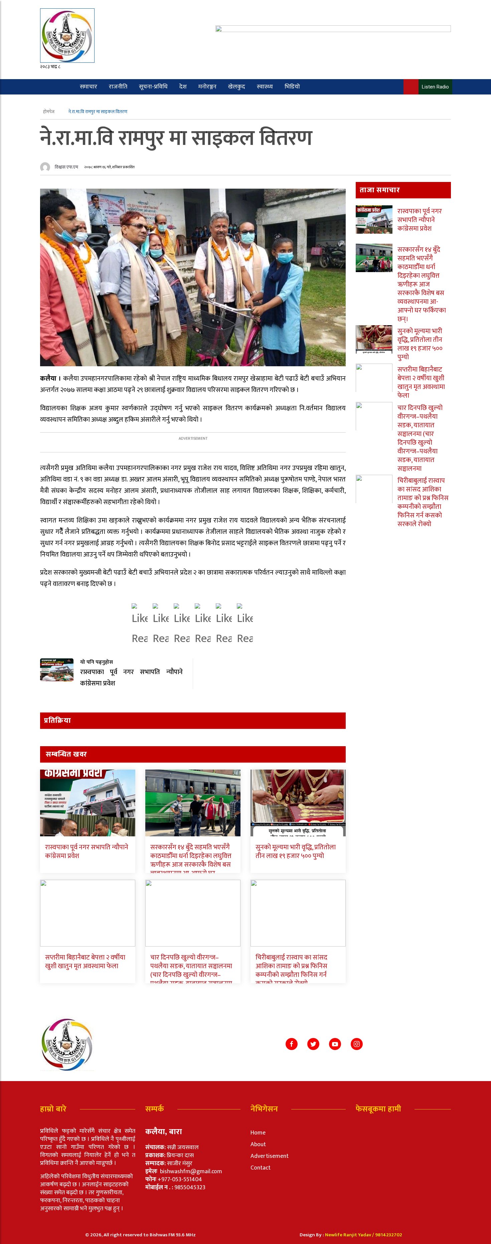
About (258, 1144)
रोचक (65, 102)
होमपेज (49, 112)
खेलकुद (236, 87)
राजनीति (118, 87)
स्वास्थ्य (265, 87)
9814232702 (388, 1235)
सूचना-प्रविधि (153, 87)
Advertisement (270, 1156)
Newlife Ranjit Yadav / (350, 1235)
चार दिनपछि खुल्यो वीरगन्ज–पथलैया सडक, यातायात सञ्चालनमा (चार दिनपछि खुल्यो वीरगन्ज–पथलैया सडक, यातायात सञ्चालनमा (191, 970)
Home (258, 1133)
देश (183, 87)
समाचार (88, 87)
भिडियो (292, 87)
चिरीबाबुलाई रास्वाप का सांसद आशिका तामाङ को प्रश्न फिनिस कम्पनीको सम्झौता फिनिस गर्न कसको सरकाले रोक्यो (291, 970)
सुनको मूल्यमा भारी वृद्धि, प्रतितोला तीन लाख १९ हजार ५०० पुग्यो (296, 852)
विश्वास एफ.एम (66, 167)
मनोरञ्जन (207, 87)
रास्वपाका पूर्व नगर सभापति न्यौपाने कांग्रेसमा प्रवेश (86, 852)
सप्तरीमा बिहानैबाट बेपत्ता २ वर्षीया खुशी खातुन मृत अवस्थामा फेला (85, 962)
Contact (261, 1168)
